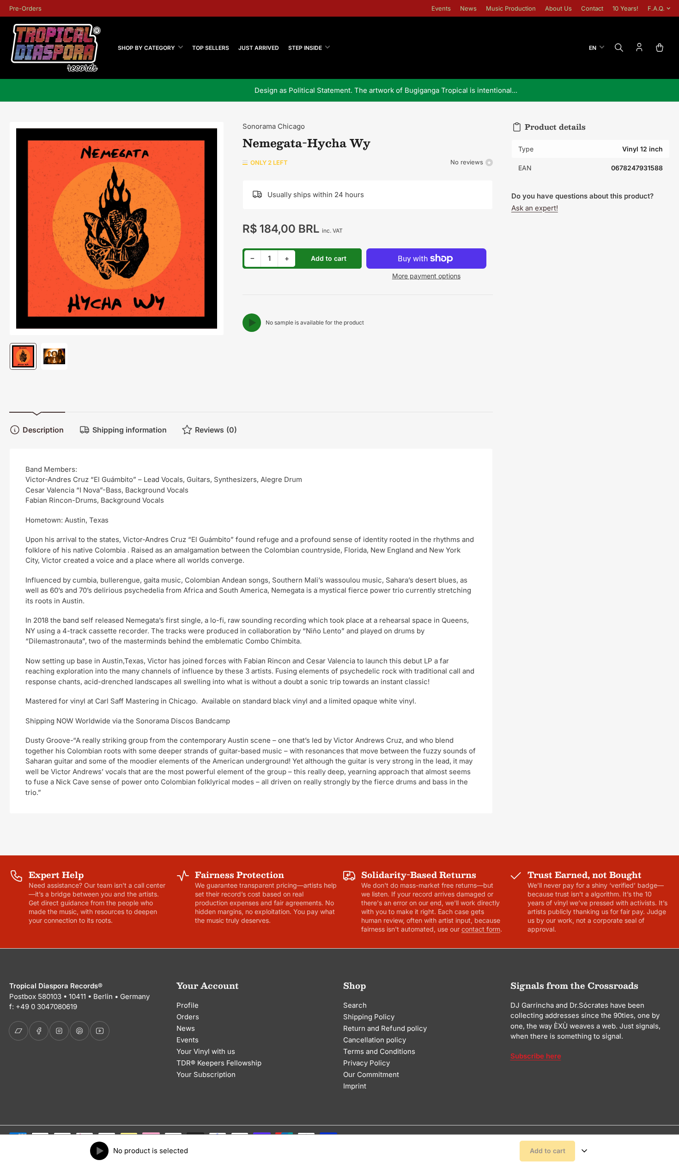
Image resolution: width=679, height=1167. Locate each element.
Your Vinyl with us (205, 1051)
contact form (480, 929)
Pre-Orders (25, 8)
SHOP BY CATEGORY (146, 47)
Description (43, 429)
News (468, 8)
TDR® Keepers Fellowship (218, 1063)
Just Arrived (258, 47)
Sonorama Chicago (273, 126)
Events (441, 8)
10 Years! (625, 8)
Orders (187, 1016)
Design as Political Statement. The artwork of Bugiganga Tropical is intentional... (339, 90)
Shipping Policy (368, 1016)
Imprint (354, 1086)
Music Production (511, 8)
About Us (558, 8)
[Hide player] (584, 1150)
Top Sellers (210, 47)
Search (355, 1005)
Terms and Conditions (379, 1051)
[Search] (619, 47)
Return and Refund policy (385, 1028)
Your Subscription (206, 1074)
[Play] (251, 322)
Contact (592, 8)
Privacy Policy (366, 1063)
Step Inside (305, 47)
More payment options (426, 276)
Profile (187, 1005)
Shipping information (129, 429)
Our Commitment (371, 1074)
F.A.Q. (656, 8)
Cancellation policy (374, 1039)
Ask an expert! (534, 208)
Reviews (216, 429)
